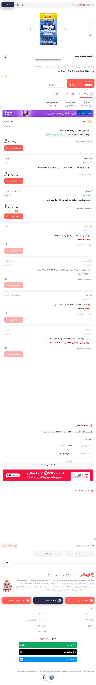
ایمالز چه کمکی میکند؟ (86, 614)
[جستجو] (18, 5)
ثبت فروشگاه (89, 626)
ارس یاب (89, 295)
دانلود (48, 638)
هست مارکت (87, 226)
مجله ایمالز (42, 614)
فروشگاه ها (90, 620)
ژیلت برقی (48, 554)
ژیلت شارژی (80, 554)
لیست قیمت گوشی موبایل (36, 620)
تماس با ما (42, 631)
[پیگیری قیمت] (90, 23)
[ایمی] (8, 586)
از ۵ (3, 76)
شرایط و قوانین (40, 626)
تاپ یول (89, 191)
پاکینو (85, 261)
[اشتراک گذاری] (90, 35)
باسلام (85, 121)
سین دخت (88, 330)
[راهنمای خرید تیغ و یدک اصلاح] (90, 29)
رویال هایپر (88, 158)
